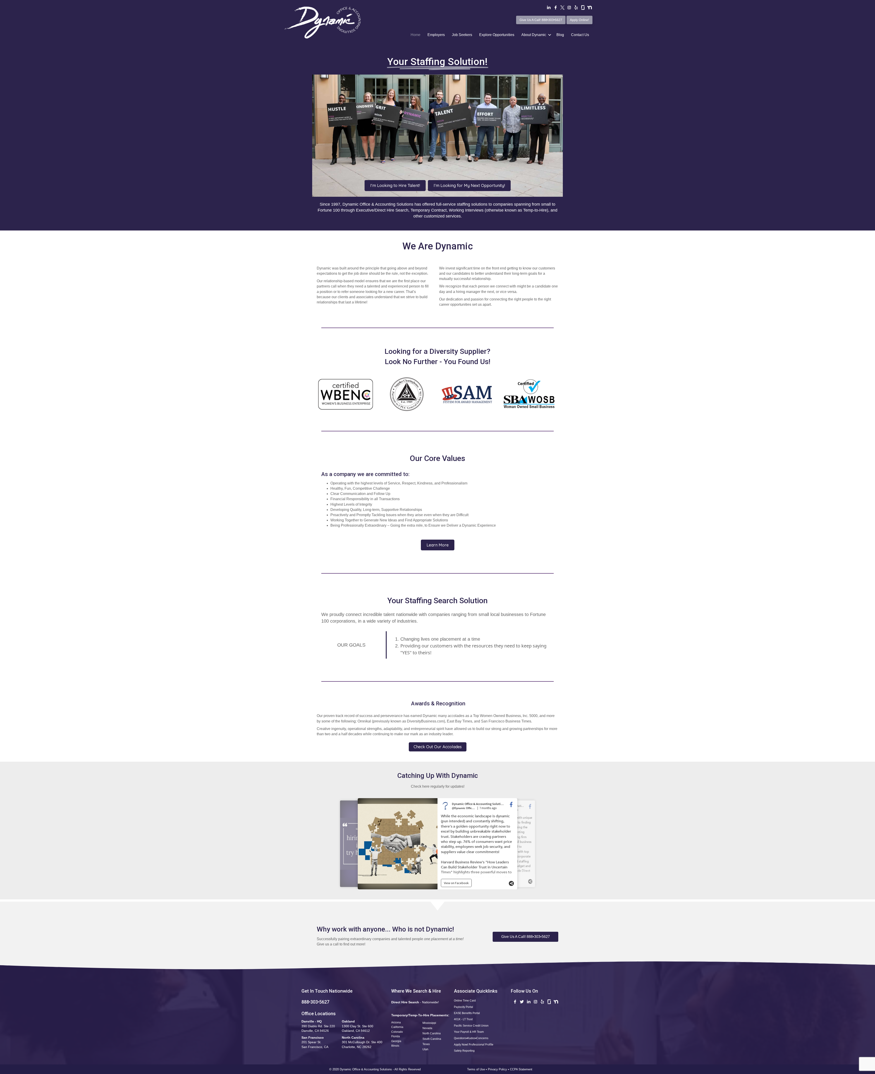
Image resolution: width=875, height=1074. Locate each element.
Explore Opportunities (496, 35)
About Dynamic (533, 35)
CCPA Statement (521, 1069)
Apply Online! (579, 20)
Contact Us (580, 35)
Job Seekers (462, 35)
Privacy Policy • (499, 1069)
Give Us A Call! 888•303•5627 (541, 20)
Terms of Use (476, 1069)
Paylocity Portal (463, 1007)
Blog (560, 35)
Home (415, 35)
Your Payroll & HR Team (469, 1031)
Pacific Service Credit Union (471, 1025)
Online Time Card (465, 1000)
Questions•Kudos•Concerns (471, 1038)
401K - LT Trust (463, 1019)
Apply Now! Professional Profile (473, 1044)
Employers (436, 35)
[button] (525, 937)
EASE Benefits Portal (467, 1013)
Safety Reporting (464, 1050)
